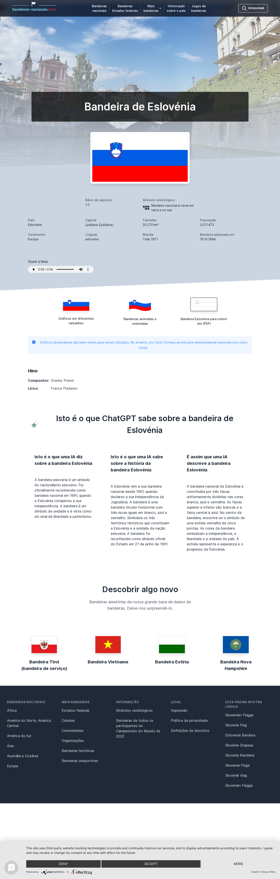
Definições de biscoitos (190, 730)
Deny (63, 864)
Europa (12, 766)
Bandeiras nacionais (99, 8)
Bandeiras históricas (78, 750)
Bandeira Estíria (172, 661)
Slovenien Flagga (239, 785)
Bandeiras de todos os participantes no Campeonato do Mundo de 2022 (138, 728)
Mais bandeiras (151, 8)
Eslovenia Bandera (240, 735)
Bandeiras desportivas (80, 761)
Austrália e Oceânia (22, 756)
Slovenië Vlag (236, 775)
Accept (151, 864)
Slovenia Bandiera (239, 755)
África (12, 710)
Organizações (73, 740)
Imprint (255, 871)
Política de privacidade (189, 720)
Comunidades (73, 730)
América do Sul (19, 736)
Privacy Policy (268, 871)
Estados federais (75, 710)
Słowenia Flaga (237, 765)
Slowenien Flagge (239, 715)
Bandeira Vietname (108, 661)
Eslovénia (35, 225)
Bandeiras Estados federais (125, 8)
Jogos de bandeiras (198, 8)
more (238, 864)
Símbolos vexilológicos (134, 710)
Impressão (179, 710)
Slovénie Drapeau (239, 745)
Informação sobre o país (176, 8)
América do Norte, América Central (29, 723)
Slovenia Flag (236, 725)
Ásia (10, 746)
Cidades (68, 720)
